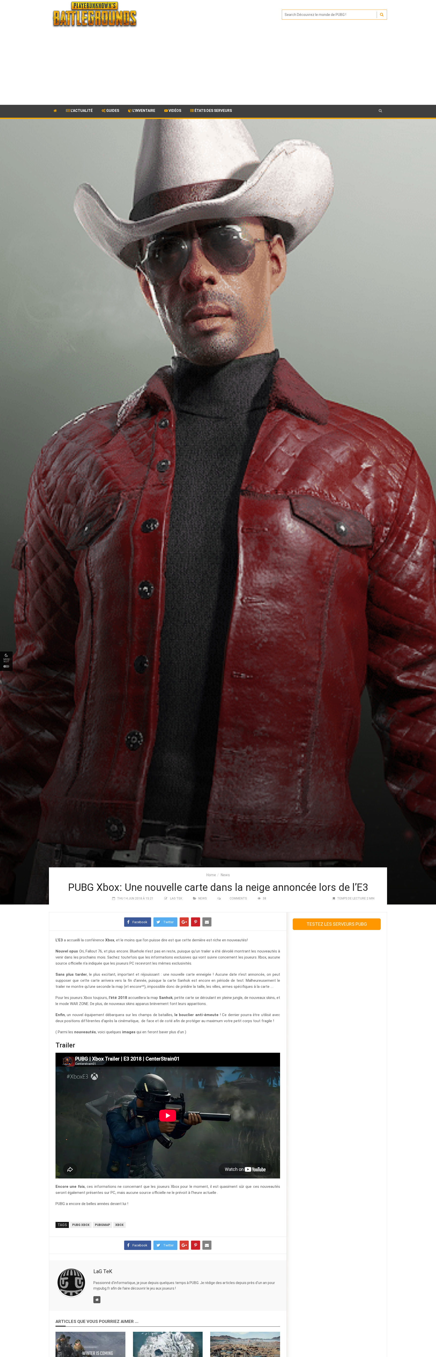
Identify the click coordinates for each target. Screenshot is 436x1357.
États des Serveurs (213, 111)
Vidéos (174, 111)
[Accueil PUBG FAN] (55, 111)
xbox (119, 1225)
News (225, 875)
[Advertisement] (218, 67)
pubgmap (102, 1225)
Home (211, 875)
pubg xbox (81, 1225)
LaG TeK (176, 898)
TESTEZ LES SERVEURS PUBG (337, 924)
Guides (112, 111)
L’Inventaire (143, 111)
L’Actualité (81, 111)
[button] (380, 110)
